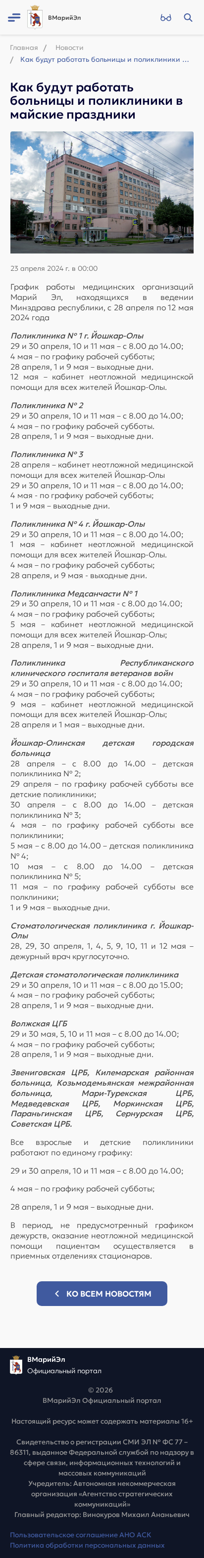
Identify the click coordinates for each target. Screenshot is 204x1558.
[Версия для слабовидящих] (165, 17)
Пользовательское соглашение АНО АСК (81, 1534)
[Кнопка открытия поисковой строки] (188, 17)
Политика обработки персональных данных (87, 1545)
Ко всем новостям (109, 1294)
